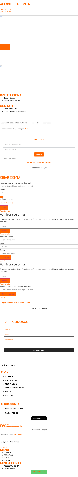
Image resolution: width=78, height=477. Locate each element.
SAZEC (26, 129)
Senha (2, 189)
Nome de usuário (6, 236)
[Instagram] (2, 115)
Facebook (36, 168)
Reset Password (8, 294)
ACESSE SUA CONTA (15, 4)
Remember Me (7, 199)
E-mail (2, 243)
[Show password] (1, 197)
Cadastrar (5, 257)
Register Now (5, 211)
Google (44, 168)
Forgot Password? (7, 203)
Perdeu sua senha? (10, 159)
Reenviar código (6, 234)
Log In (4, 208)
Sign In (2, 261)
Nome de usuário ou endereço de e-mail (15, 183)
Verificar (5, 231)
